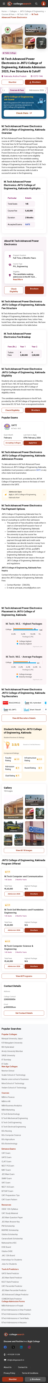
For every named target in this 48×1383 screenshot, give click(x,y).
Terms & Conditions (30, 1373)
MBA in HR (6, 1101)
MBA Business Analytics (12, 1106)
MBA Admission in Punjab (12, 1306)
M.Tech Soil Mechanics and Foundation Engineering (23, 911)
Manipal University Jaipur (12, 1039)
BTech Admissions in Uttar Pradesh (16, 1310)
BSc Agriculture (8, 1139)
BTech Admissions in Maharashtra (16, 1314)
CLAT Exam (6, 1162)
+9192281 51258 (13, 1354)
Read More (18, 279)
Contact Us (22, 1367)
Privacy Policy (9, 1373)
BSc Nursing (7, 1131)
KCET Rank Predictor (10, 1282)
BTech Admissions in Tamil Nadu (15, 1318)
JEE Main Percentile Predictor (14, 1290)
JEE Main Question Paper (12, 1217)
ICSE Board (6, 1247)
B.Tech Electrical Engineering (14, 1127)
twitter (13, 1347)
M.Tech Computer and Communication (23, 876)
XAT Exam (6, 1183)
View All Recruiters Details (24, 718)
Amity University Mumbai (12, 1051)
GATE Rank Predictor (10, 1273)
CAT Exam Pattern (9, 1200)
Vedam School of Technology (14, 1088)
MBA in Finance (8, 1097)
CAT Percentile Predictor (12, 1286)
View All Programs (24, 976)
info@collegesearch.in (15, 1360)
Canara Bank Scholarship (12, 1239)
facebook (5, 1347)
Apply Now (33, 443)
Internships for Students (12, 1260)
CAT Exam (6, 1153)
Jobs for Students (9, 1264)
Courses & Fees (17, 90)
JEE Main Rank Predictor (12, 1278)
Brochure (34, 894)
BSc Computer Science (11, 1135)
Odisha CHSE (7, 1251)
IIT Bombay (6, 1060)
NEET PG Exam (8, 1166)
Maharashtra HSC (9, 1243)
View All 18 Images (24, 850)
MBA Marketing (8, 1110)
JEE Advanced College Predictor (15, 1295)
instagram (29, 1347)
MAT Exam (6, 1170)
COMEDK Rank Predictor (12, 1299)
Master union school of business (15, 1079)
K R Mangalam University (12, 1043)
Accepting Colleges (13, 443)
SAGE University (8, 1055)
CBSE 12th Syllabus (10, 1209)
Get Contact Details (24, 1013)
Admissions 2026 (36, 90)
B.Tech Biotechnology (11, 1114)
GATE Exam (6, 1157)
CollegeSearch (19, 4)
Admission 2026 (14, 894)
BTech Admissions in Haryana (14, 1323)
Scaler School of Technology (13, 1075)
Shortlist (12, 82)
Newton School (8, 1071)
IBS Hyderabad (8, 1047)
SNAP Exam (7, 1178)
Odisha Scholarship (10, 1234)
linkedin (21, 1347)
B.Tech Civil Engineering (11, 1122)
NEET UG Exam (8, 1187)
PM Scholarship (8, 1226)
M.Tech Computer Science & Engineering (18, 947)
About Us (7, 1367)
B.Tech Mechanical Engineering (15, 1118)
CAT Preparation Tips (11, 1195)
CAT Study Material (10, 1213)
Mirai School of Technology (13, 1083)
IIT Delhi (5, 1064)
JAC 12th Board (8, 1255)
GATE (27, 224)
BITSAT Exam (7, 1191)
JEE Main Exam (8, 1174)
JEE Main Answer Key (11, 1222)
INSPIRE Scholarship (10, 1230)
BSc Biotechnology (9, 1144)
